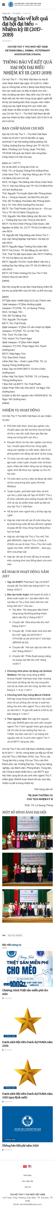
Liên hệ (27, 1186)
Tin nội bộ (16, 13)
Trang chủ (6, 13)
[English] (30, 1166)
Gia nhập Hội (27, 1181)
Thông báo (27, 13)
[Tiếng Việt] (25, 1166)
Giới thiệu (27, 1175)
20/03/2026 (8, 1150)
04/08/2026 (8, 998)
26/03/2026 (8, 1050)
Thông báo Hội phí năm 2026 (20, 1145)
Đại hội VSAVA (15, 935)
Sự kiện (8, 984)
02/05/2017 (7, 40)
